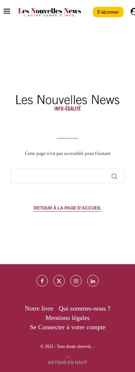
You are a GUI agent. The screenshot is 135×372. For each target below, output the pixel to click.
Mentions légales (67, 317)
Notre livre (39, 308)
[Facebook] (42, 280)
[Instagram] (76, 280)
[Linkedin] (93, 280)
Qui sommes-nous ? (85, 308)
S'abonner (108, 12)
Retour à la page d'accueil (67, 208)
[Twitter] (59, 280)
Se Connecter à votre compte (67, 327)
